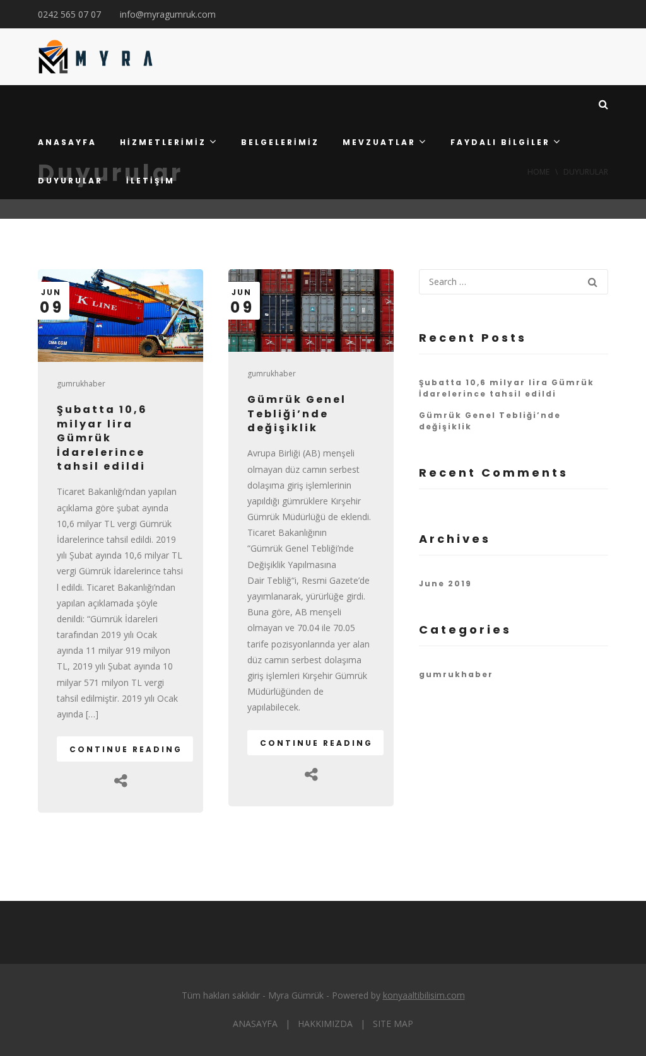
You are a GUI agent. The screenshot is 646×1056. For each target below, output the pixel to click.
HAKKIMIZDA (325, 1024)
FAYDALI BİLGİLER (500, 142)
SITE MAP (393, 1024)
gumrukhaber (81, 383)
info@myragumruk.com (168, 14)
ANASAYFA (67, 142)
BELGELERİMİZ (280, 142)
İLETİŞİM (150, 180)
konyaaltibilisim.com (424, 995)
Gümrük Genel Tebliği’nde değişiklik (296, 413)
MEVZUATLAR (379, 142)
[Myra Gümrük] (95, 57)
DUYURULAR (70, 180)
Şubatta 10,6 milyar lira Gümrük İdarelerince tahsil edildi (102, 437)
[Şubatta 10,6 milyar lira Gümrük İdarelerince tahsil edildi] (120, 315)
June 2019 (445, 583)
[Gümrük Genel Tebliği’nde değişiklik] (311, 310)
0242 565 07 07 (69, 14)
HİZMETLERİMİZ (163, 142)
